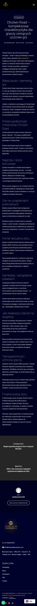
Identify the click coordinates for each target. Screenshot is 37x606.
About (4, 571)
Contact (4, 581)
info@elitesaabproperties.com (13, 547)
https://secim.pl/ (23, 58)
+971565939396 (9, 543)
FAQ (3, 577)
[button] (34, 5)
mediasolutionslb (10, 42)
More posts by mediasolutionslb (18, 503)
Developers (6, 574)
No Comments (29, 42)
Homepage (5, 567)
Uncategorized (19, 17)
